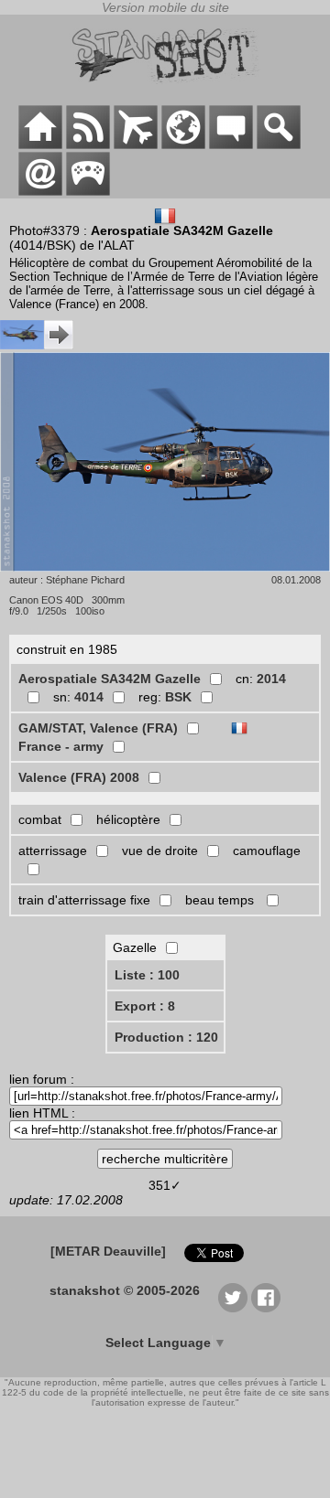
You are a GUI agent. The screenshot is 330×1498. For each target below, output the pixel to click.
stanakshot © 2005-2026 (125, 1290)
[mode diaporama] (165, 567)
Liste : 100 (147, 975)
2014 (271, 678)
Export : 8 (145, 1006)
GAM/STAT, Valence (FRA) (98, 728)
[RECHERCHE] (279, 144)
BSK (178, 697)
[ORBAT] (136, 144)
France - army (61, 746)
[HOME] (40, 144)
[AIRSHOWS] (183, 144)
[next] (36, 344)
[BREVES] (88, 144)
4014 (89, 697)
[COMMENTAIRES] (231, 144)
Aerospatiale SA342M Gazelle (109, 678)
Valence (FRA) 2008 (78, 777)
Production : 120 (166, 1037)
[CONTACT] (40, 191)
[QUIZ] (88, 191)
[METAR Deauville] (108, 1251)
